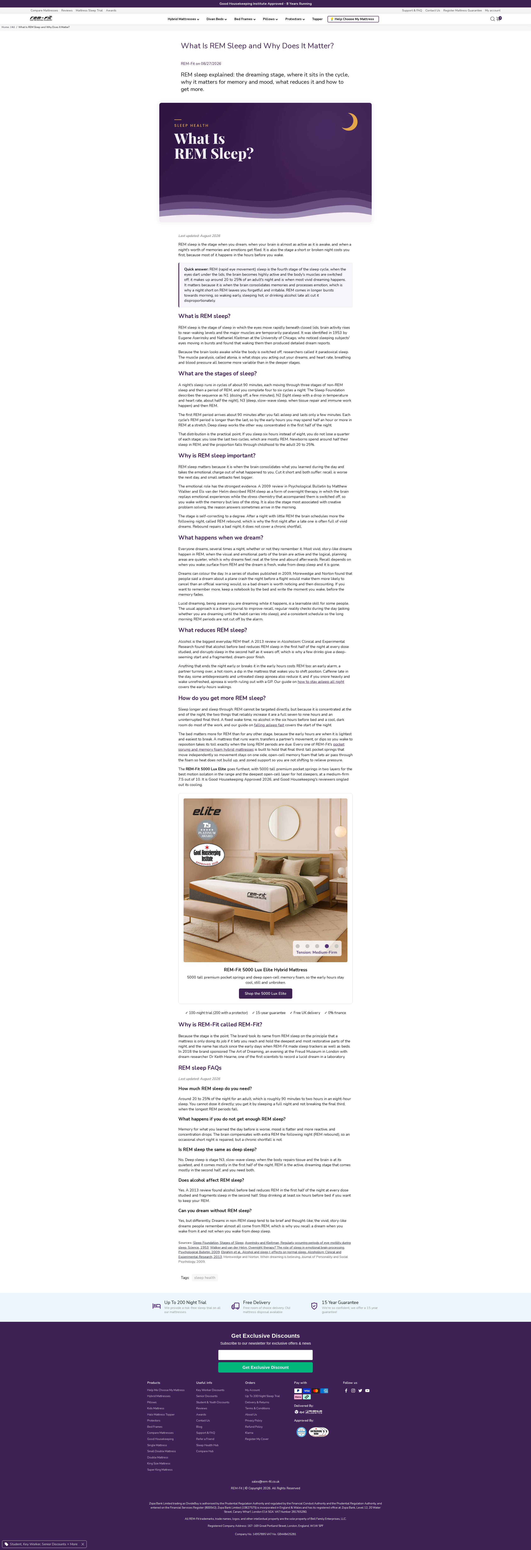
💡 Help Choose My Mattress (352, 19)
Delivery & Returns (257, 1402)
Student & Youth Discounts (212, 1402)
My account (492, 10)
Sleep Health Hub (207, 1445)
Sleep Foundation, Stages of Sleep (218, 1243)
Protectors (293, 19)
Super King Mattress (160, 1470)
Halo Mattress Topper (161, 1415)
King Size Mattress (158, 1463)
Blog (199, 1427)
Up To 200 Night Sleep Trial (262, 1396)
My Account (252, 1390)
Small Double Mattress (161, 1451)
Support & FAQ (412, 10)
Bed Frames (243, 19)
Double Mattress (157, 1457)
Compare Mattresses (44, 10)
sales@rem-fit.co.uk (265, 1482)
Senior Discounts (207, 1396)
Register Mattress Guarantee (462, 10)
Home (5, 27)
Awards (111, 10)
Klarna (249, 1433)
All (13, 27)
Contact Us (432, 10)
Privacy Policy (253, 1421)
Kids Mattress (155, 1408)
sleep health (204, 1277)
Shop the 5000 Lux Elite (265, 993)
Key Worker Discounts (210, 1390)
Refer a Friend (205, 1439)
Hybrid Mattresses (182, 19)
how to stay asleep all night (321, 681)
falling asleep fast (269, 725)
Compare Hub (205, 1451)
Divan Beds (215, 19)
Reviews (67, 10)
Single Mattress (157, 1445)
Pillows (269, 19)
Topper (317, 19)
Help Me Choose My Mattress (166, 1390)
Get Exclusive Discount (265, 1367)
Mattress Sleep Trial (89, 10)
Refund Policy (254, 1427)
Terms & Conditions (257, 1408)
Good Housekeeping (160, 1439)
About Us (251, 1415)
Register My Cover (257, 1439)
